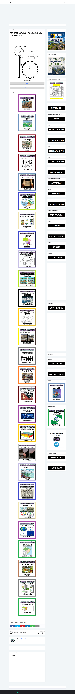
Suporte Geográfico (14, 2)
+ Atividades (27, 88)
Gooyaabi (26, 692)
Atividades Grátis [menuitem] (31, 2)
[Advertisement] (37, 14)
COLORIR (16, 29)
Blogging (17, 692)
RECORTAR (16, 622)
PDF (27, 83)
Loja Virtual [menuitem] (24, 2)
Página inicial (12, 29)
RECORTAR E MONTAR (23, 622)
